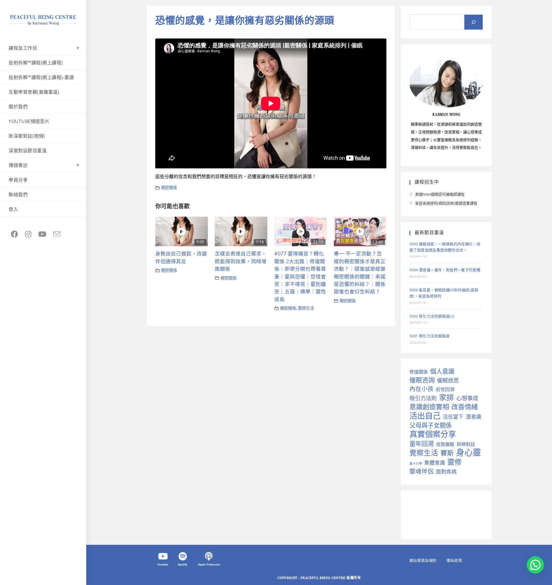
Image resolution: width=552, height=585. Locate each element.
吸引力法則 (423, 398)
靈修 (454, 462)
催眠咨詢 (422, 380)
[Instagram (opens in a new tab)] (28, 234)
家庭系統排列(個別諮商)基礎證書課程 (446, 203)
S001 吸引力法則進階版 (429, 335)
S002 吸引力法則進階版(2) (431, 316)
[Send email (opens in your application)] (57, 234)
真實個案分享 (432, 434)
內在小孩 (421, 389)
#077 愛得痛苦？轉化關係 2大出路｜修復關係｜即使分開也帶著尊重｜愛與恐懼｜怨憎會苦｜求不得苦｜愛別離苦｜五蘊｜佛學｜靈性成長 (300, 276)
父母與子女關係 (430, 425)
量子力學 (415, 463)
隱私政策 (454, 560)
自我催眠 (445, 444)
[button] (535, 565)
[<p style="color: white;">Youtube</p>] (163, 556)
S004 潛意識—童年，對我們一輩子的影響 (444, 269)
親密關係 (169, 187)
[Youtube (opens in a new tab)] (42, 234)
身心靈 (468, 452)
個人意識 (442, 371)
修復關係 (418, 372)
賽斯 (447, 453)
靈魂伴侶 (421, 471)
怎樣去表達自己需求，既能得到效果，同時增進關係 (241, 261)
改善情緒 (464, 407)
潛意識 (473, 416)
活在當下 (453, 416)
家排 (446, 397)
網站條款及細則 (423, 560)
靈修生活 (306, 308)
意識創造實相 (429, 407)
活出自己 (424, 415)
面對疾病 (446, 471)
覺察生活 (423, 453)
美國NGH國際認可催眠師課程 (440, 194)
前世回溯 (445, 389)
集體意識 (434, 462)
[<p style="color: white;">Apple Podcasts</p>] (208, 556)
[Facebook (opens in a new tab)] (14, 234)
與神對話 (466, 444)
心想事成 (467, 398)
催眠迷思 (448, 380)
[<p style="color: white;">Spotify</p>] (182, 556)
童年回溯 (421, 443)
